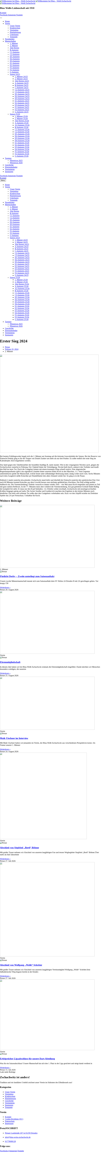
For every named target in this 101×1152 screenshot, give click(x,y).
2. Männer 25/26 (21, 118)
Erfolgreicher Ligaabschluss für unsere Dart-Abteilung (27, 1058)
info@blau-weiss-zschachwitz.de (18, 1137)
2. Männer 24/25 (21, 79)
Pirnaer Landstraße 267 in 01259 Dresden (21, 1133)
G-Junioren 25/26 (21, 156)
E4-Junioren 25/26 (22, 149)
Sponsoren (9, 172)
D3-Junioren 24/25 (22, 99)
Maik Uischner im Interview (14, 738)
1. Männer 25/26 (21, 116)
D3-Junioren (15, 61)
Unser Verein (15, 26)
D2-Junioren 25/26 (22, 136)
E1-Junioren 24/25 (22, 101)
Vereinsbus (14, 30)
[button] (7, 1072)
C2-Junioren (14, 54)
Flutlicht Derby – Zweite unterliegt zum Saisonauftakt (27, 576)
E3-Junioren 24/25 (22, 105)
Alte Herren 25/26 (22, 121)
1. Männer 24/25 (21, 76)
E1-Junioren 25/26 (22, 143)
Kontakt (8, 1117)
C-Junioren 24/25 (21, 88)
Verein (7, 23)
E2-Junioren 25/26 (22, 145)
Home (7, 21)
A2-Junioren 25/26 (22, 125)
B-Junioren (14, 50)
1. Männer (14, 43)
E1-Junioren (14, 63)
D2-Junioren (15, 59)
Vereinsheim (10, 169)
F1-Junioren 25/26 (22, 152)
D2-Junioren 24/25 (22, 96)
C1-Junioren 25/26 (22, 130)
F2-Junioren (14, 70)
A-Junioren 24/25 (21, 83)
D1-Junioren (15, 57)
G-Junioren (14, 72)
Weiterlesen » (5, 587)
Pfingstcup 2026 (16, 163)
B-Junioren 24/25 (21, 85)
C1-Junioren (14, 52)
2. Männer (14, 46)
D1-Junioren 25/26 (22, 134)
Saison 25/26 (15, 114)
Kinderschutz (15, 28)
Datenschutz (10, 1121)
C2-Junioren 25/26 (22, 132)
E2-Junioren (14, 65)
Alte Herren (14, 48)
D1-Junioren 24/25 (22, 94)
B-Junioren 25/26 (21, 127)
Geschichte (9, 165)
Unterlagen (14, 35)
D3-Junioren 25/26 (22, 138)
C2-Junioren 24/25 (22, 90)
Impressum (9, 1123)
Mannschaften (10, 41)
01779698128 (10, 1141)
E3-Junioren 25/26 (22, 147)
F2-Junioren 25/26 (22, 154)
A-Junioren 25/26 (21, 123)
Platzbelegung (15, 32)
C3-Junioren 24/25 (22, 92)
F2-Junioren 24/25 (22, 110)
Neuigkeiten (9, 39)
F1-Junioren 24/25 (22, 107)
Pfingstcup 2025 (16, 160)
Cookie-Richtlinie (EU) (14, 1119)
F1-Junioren (14, 68)
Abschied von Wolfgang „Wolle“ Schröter (21, 965)
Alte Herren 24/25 (22, 81)
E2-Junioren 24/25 (22, 103)
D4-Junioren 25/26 (22, 141)
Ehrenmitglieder (11, 167)
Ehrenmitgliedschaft (10, 662)
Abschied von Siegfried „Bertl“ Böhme (19, 847)
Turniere (8, 158)
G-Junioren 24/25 (21, 112)
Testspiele (13, 37)
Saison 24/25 (15, 74)
